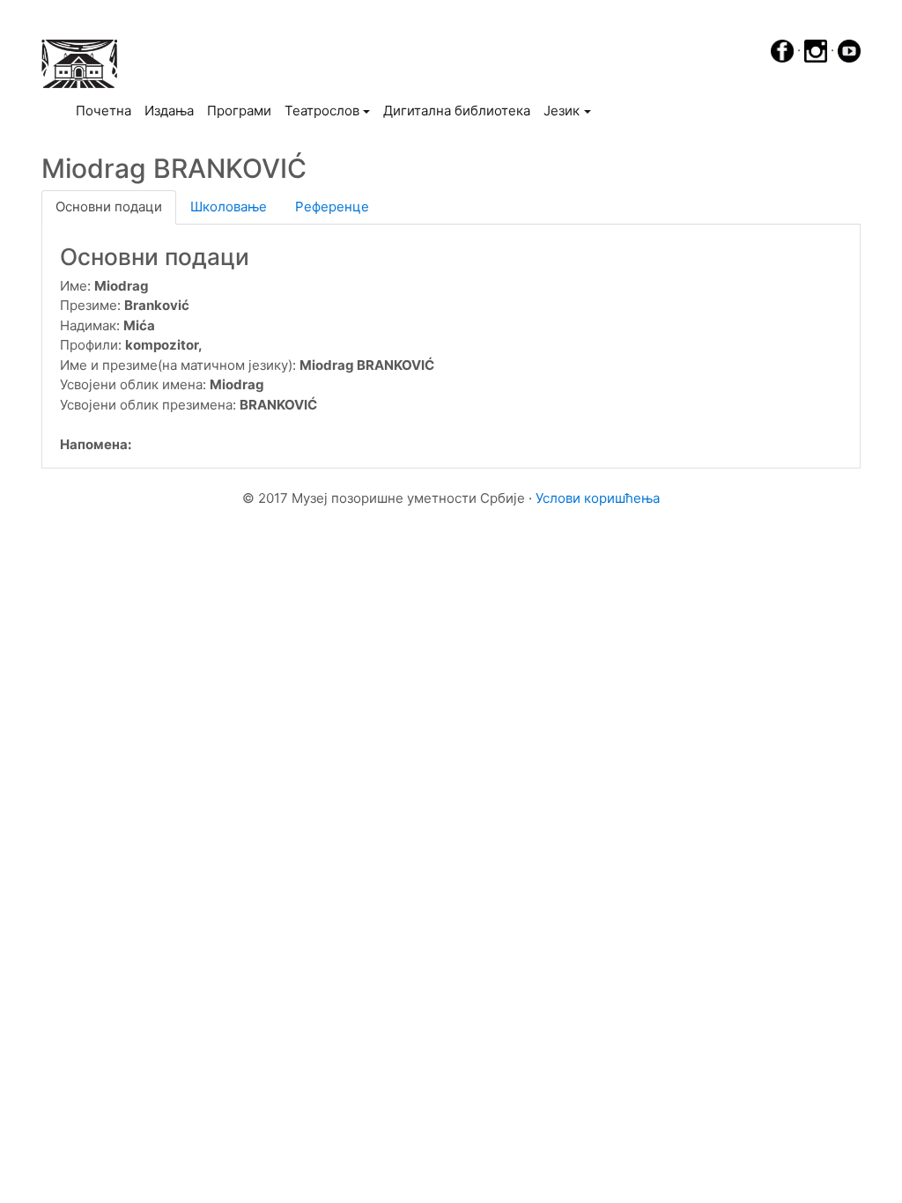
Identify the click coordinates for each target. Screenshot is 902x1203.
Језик (561, 110)
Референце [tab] (332, 206)
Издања (169, 110)
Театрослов (322, 110)
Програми (239, 110)
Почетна (106, 110)
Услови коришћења (598, 498)
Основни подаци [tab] (108, 206)
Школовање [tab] (228, 206)
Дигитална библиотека (456, 110)
